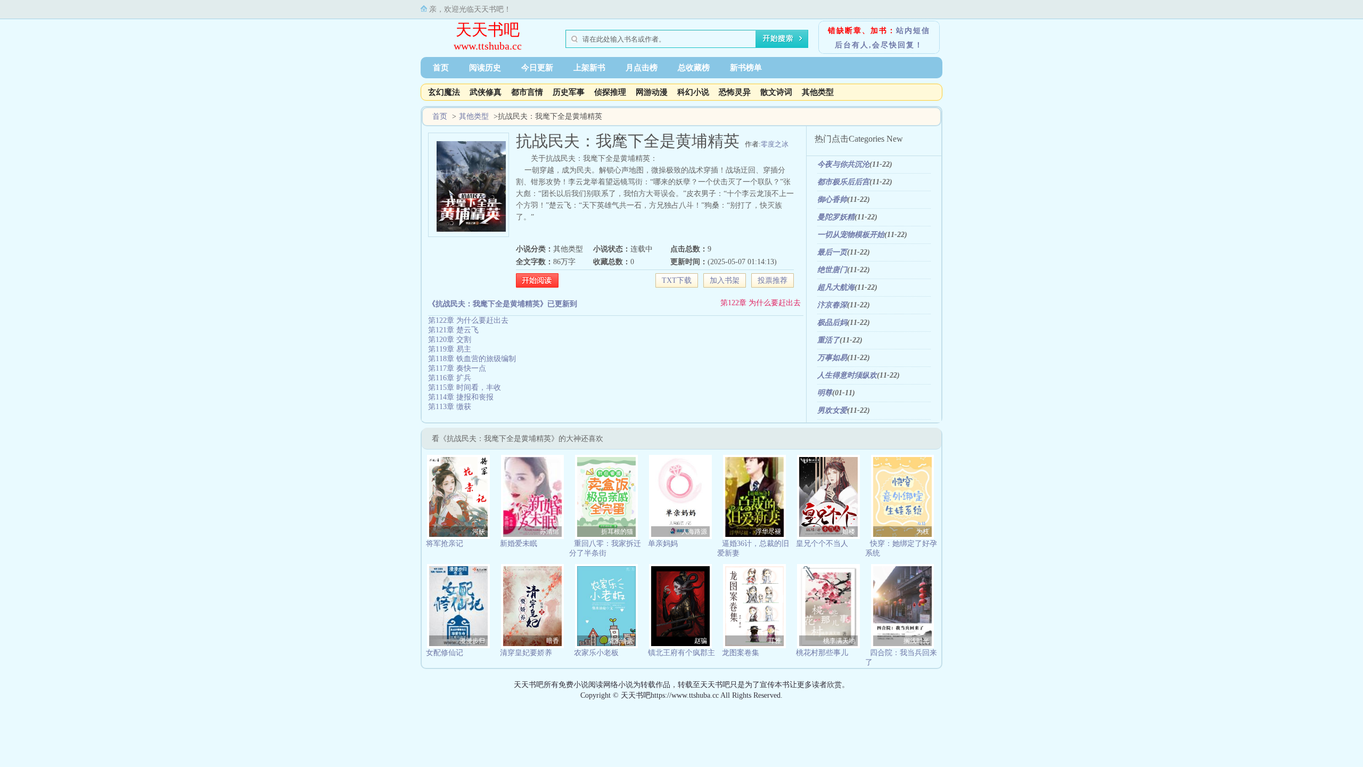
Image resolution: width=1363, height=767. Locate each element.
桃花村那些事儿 (822, 653)
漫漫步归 (472, 640)
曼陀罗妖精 (836, 217)
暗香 (552, 640)
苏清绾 (549, 531)
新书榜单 (746, 67)
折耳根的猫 (617, 531)
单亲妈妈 (663, 544)
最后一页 (832, 252)
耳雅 (774, 640)
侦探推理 (610, 92)
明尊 (824, 393)
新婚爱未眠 (518, 544)
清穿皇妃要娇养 (526, 653)
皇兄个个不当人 (822, 544)
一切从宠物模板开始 (850, 235)
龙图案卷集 (740, 653)
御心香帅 (832, 199)
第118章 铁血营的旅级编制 (472, 359)
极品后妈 (832, 323)
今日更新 (537, 67)
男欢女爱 (832, 410)
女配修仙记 (444, 653)
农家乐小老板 (596, 653)
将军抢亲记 (444, 544)
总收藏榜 (694, 67)
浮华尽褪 (768, 531)
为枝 (922, 531)
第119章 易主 (449, 349)
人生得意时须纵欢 (847, 375)
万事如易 (832, 358)
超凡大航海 (836, 287)
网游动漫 (652, 92)
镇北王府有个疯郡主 (681, 653)
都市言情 (527, 92)
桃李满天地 (839, 640)
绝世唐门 (832, 270)
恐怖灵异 (735, 92)
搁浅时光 (916, 640)
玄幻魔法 (444, 92)
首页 (441, 67)
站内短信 (913, 31)
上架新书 (589, 67)
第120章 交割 (449, 340)
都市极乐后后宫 (843, 182)
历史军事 (569, 92)
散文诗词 (776, 92)
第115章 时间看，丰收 (464, 387)
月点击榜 (642, 67)
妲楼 (848, 531)
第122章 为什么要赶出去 (760, 303)
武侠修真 (486, 92)
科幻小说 (693, 92)
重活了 (828, 340)
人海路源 (694, 531)
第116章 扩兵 (449, 378)
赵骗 (700, 640)
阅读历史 (485, 67)
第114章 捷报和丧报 (461, 397)
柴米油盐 (620, 640)
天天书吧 (488, 29)
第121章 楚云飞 (453, 330)
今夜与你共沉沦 (843, 164)
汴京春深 (832, 305)
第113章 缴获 (449, 407)
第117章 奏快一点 (457, 368)
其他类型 (818, 92)
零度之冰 (775, 144)
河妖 (478, 531)
